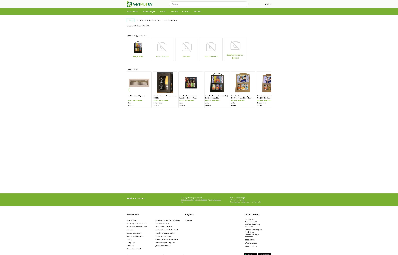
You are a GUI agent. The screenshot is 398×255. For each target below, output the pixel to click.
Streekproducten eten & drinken (167, 220)
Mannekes (130, 246)
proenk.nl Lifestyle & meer (137, 227)
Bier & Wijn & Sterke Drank (146, 20)
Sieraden (130, 230)
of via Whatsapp (251, 243)
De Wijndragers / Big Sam (165, 242)
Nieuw (163, 11)
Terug (131, 20)
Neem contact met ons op (239, 202)
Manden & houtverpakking (165, 233)
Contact (186, 11)
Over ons (174, 11)
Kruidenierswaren (162, 223)
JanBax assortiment (162, 246)
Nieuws (197, 11)
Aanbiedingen (149, 11)
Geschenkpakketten (170, 20)
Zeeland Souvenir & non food (166, 230)
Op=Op (129, 239)
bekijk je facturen (201, 200)
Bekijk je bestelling (187, 200)
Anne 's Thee (131, 220)
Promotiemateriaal (134, 249)
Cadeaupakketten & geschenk (166, 239)
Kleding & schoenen (134, 233)
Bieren (159, 20)
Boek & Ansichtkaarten (135, 236)
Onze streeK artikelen (163, 227)
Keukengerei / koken (163, 236)
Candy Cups (131, 242)
